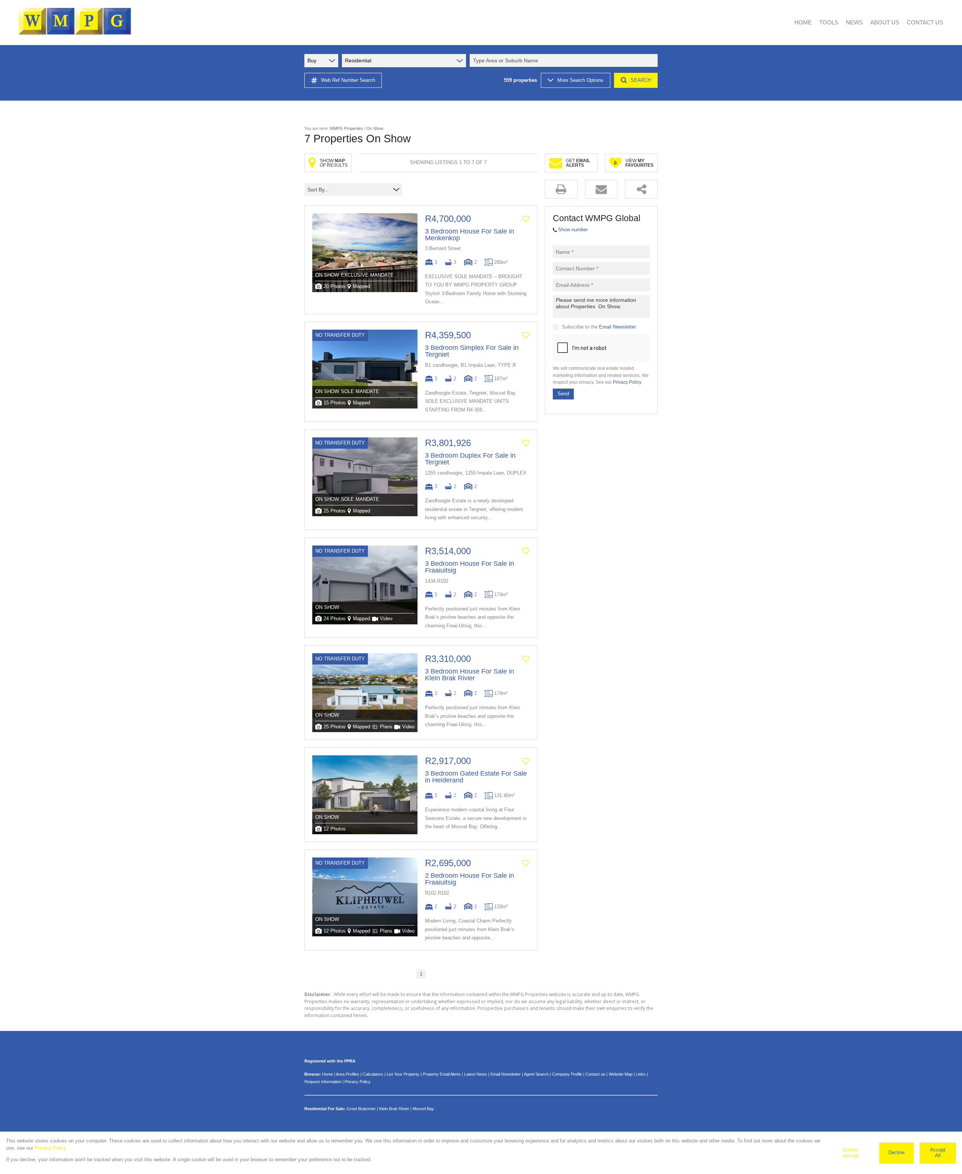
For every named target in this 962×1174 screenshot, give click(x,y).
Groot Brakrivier (361, 1108)
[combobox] (564, 60)
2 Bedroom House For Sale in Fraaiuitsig (469, 879)
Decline (896, 1152)
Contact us (595, 1074)
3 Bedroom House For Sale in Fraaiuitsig (469, 567)
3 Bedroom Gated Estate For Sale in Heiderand (476, 777)
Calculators (373, 1074)
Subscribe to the (599, 327)
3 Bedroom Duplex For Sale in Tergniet (470, 459)
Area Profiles (347, 1074)
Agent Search (536, 1074)
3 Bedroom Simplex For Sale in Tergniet (472, 351)
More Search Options (580, 80)
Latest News (475, 1074)
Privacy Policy (627, 382)
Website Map (620, 1074)
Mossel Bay (423, 1108)
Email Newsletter (617, 327)
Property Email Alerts (442, 1074)
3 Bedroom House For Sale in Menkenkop (469, 234)
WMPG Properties (346, 128)
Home (327, 1074)
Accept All (937, 1152)
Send (563, 393)
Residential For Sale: (324, 1108)
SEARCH (641, 80)
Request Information (322, 1081)
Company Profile (567, 1074)
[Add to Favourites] (525, 219)
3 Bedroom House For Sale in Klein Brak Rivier (469, 674)
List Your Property (403, 1074)
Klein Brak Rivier (394, 1108)
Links (641, 1074)
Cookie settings (850, 1152)
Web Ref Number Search (348, 80)
